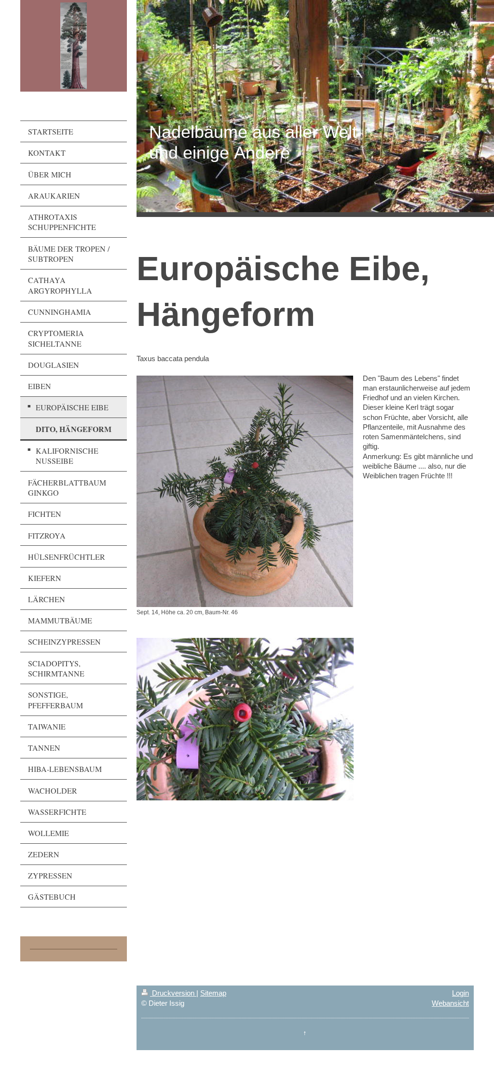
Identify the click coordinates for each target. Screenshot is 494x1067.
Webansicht (450, 1003)
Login (460, 993)
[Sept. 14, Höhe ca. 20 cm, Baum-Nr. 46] (245, 491)
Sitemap (213, 993)
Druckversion (173, 993)
